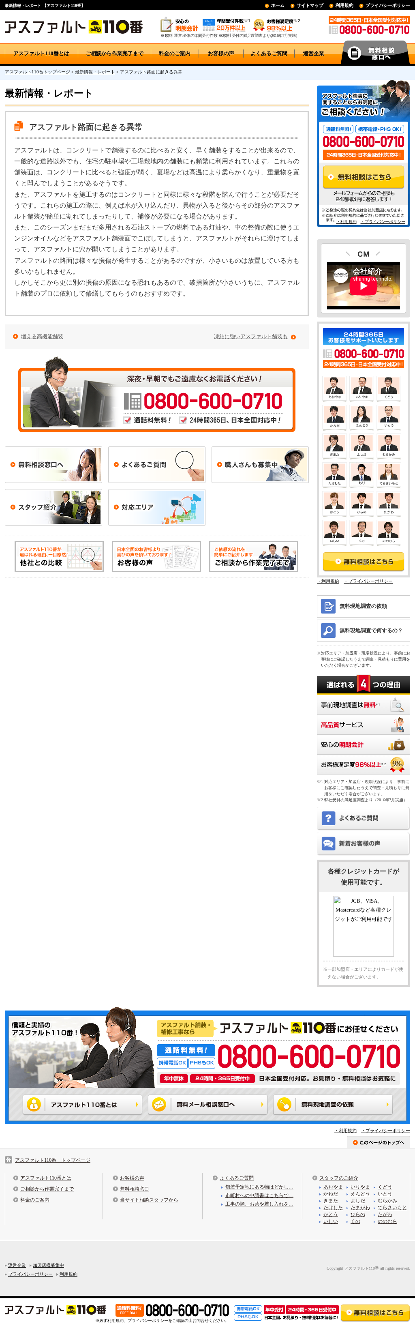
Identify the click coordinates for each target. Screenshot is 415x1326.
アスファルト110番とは (41, 53)
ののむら (387, 1221)
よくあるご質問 (268, 53)
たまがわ (360, 1207)
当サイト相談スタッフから (149, 1200)
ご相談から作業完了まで (114, 53)
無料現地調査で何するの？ (371, 630)
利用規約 (344, 5)
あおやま (333, 1187)
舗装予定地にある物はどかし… (259, 1187)
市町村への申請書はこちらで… (259, 1195)
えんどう (360, 1194)
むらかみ (387, 1201)
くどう (385, 1187)
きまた (330, 1201)
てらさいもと (392, 1207)
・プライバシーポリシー (383, 221)
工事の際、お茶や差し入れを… (259, 1204)
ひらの (358, 1214)
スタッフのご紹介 (338, 1178)
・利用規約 (346, 221)
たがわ (385, 1214)
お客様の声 (221, 53)
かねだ (330, 1194)
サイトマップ (310, 5)
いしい (330, 1221)
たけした (333, 1207)
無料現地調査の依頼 (363, 606)
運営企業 (313, 53)
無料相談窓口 (134, 1189)
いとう (385, 1194)
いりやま (360, 1187)
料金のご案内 (174, 53)
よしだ (358, 1201)
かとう (330, 1214)
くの (355, 1221)
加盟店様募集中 (48, 1265)
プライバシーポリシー (388, 5)
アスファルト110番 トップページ (52, 1160)
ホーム (278, 5)
